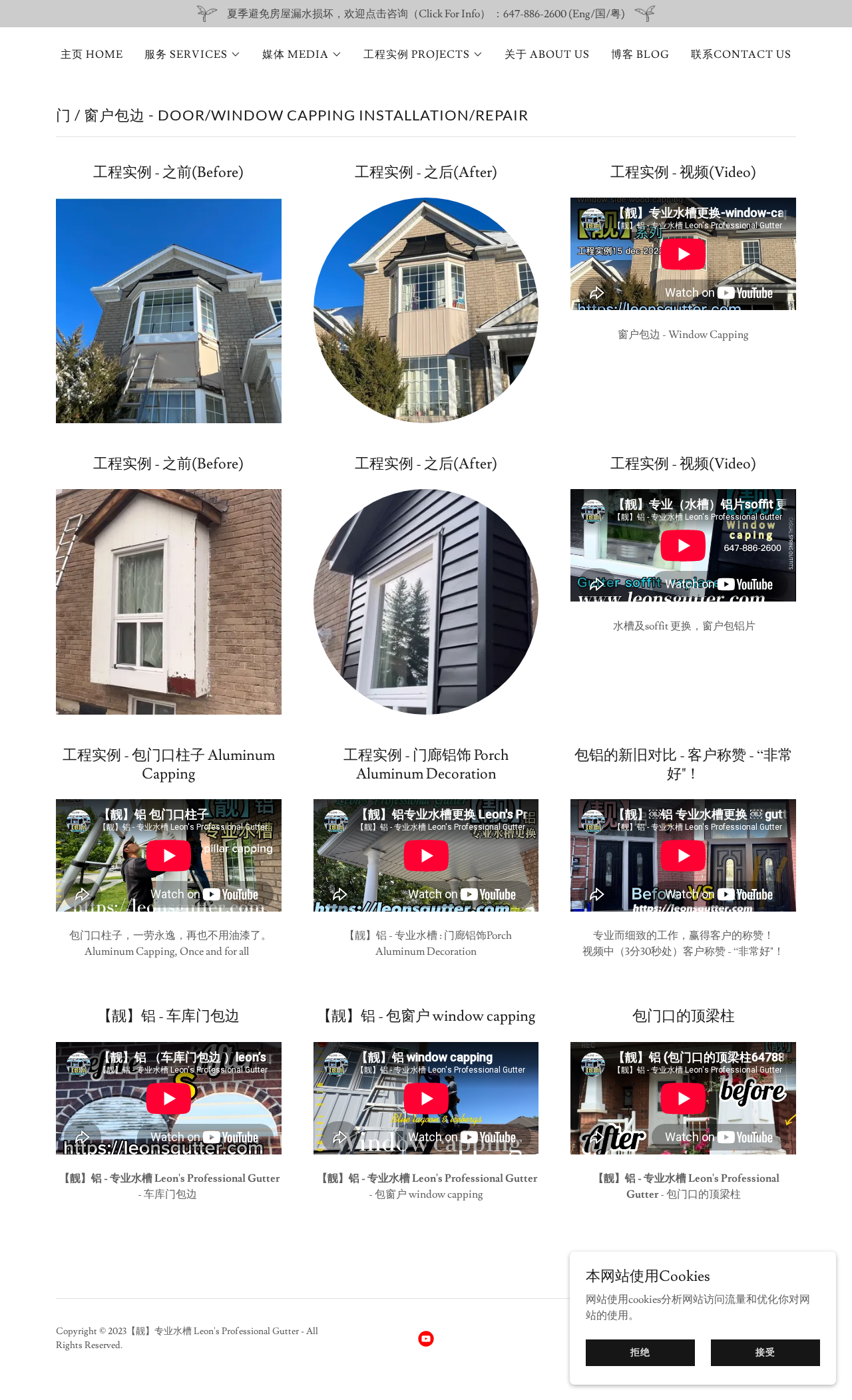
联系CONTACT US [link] (741, 54)
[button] (192, 55)
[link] (426, 1338)
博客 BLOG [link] (640, 54)
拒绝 (640, 1352)
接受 (765, 1352)
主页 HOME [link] (92, 54)
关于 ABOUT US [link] (547, 54)
